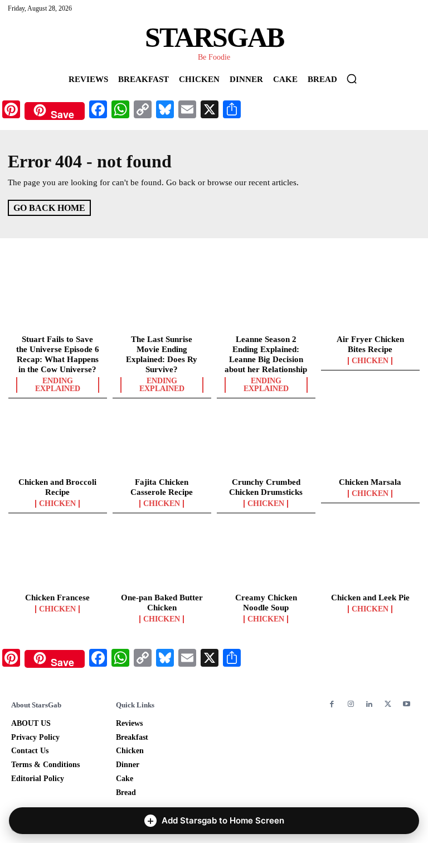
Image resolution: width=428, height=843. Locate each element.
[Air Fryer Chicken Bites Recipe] (370, 300)
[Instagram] (350, 704)
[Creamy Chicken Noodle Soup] (266, 558)
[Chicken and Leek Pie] (370, 558)
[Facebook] (331, 704)
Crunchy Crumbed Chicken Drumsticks (266, 487)
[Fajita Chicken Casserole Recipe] (162, 443)
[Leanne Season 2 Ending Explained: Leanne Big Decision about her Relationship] (266, 300)
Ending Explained (57, 385)
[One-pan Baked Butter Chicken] (162, 558)
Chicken (370, 361)
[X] (387, 704)
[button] (352, 79)
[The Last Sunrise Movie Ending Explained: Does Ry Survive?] (162, 300)
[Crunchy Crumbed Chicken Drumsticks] (266, 443)
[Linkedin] (369, 704)
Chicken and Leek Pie (370, 597)
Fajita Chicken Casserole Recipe (161, 487)
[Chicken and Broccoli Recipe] (57, 443)
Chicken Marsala (370, 482)
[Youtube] (406, 704)
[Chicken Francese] (57, 558)
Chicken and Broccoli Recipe (57, 487)
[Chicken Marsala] (370, 443)
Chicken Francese (57, 597)
